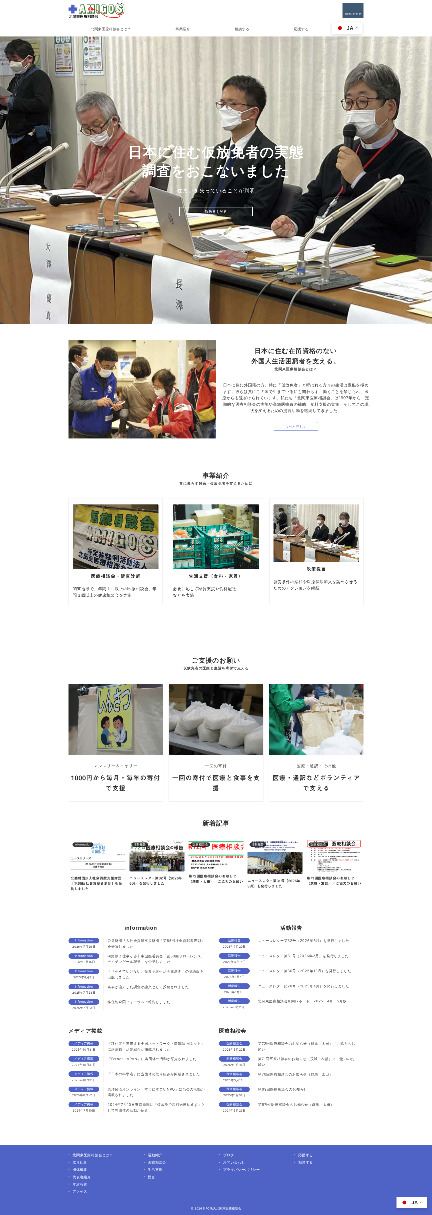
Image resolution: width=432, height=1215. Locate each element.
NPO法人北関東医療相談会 (222, 1208)
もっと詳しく (295, 426)
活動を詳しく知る (216, 211)
